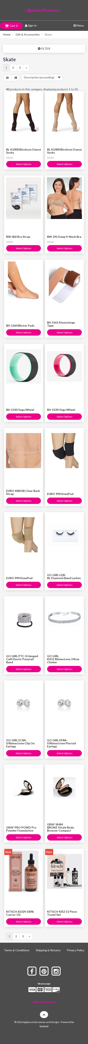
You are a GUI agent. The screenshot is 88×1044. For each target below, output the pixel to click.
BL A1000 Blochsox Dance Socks (23, 151)
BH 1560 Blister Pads (20, 325)
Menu (80, 25)
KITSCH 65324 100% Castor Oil (20, 913)
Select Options (24, 164)
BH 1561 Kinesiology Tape (61, 324)
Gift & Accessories (28, 34)
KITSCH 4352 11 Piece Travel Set (62, 913)
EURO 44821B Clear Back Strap (23, 492)
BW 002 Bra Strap (18, 236)
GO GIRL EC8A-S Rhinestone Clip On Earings (20, 743)
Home (7, 34)
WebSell (44, 1026)
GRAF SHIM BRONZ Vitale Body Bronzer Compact (60, 827)
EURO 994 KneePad (60, 494)
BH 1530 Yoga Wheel (20, 409)
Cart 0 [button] (13, 25)
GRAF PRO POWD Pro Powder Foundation (21, 829)
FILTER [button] (45, 48)
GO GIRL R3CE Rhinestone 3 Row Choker (63, 659)
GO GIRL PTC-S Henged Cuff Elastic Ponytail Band (22, 659)
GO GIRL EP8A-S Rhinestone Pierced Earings (61, 743)
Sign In (32, 25)
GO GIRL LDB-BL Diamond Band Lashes (64, 576)
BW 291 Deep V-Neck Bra (64, 236)
